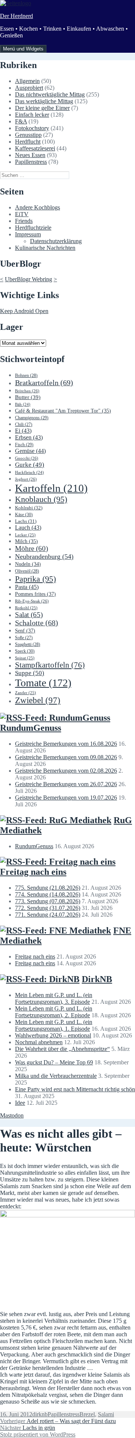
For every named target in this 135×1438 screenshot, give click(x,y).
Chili (23, 424)
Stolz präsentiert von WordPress (37, 1434)
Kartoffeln (51, 488)
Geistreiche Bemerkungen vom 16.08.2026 (66, 744)
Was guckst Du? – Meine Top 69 (54, 1062)
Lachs (25, 521)
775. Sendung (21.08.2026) (47, 887)
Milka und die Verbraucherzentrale (56, 1076)
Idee (20, 1103)
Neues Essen (30, 155)
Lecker (25, 535)
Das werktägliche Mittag (44, 101)
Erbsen (29, 437)
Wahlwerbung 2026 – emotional (53, 1035)
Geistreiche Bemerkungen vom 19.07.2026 (66, 797)
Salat (29, 615)
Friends (24, 221)
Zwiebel (37, 700)
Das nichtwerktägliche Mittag (50, 94)
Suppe (29, 673)
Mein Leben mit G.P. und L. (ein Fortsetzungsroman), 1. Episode (53, 1025)
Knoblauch (41, 499)
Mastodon (12, 1115)
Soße (24, 637)
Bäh (22, 404)
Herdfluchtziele (33, 227)
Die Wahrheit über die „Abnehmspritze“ (62, 1049)
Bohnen (26, 375)
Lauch (28, 527)
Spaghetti (27, 644)
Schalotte (36, 623)
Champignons (31, 417)
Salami (106, 1414)
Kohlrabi (28, 507)
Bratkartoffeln (44, 382)
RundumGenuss (30, 728)
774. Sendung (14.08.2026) (47, 894)
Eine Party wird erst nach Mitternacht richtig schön (75, 1089)
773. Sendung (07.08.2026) (47, 901)
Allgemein (27, 81)
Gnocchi (26, 458)
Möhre (31, 548)
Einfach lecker (32, 114)
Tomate (43, 683)
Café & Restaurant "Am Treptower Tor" (63, 411)
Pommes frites (35, 594)
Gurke (29, 464)
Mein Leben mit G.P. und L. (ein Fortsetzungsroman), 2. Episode (53, 1011)
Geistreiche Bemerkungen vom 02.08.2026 (66, 770)
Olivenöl (27, 571)
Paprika (35, 578)
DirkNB (97, 979)
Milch (26, 541)
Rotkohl (26, 607)
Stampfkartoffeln (50, 665)
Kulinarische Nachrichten (45, 248)
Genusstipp (28, 135)
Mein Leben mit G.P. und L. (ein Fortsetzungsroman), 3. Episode (53, 998)
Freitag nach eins (33, 872)
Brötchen (27, 391)
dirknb (40, 1414)
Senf (25, 631)
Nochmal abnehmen (39, 1042)
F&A (21, 121)
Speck (24, 651)
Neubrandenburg (44, 556)
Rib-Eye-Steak (32, 601)
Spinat (24, 658)
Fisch (24, 444)
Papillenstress (31, 162)
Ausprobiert (29, 88)
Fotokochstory (32, 128)
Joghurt (26, 479)
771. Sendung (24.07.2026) (47, 914)
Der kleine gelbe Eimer (42, 108)
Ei (23, 430)
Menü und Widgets (23, 49)
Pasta (27, 587)
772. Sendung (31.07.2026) (47, 908)
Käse (24, 514)
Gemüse (30, 451)
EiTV (21, 214)
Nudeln (28, 564)
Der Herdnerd (16, 16)
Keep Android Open (24, 311)
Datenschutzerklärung (56, 241)
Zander (25, 692)
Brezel (87, 1414)
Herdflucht (27, 141)
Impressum (28, 234)
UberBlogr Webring (28, 279)
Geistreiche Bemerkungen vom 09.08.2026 (66, 757)
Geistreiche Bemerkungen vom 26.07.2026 (66, 784)
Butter (27, 397)
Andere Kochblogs (37, 207)
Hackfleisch (29, 472)
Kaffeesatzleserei (35, 148)
